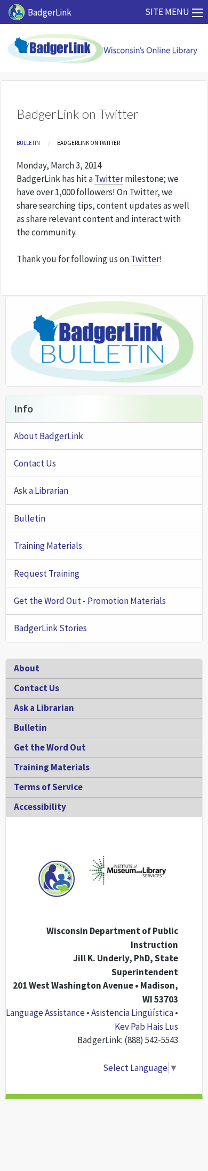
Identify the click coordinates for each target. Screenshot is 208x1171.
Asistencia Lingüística (132, 1013)
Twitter (108, 179)
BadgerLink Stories (50, 628)
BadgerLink (49, 12)
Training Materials (48, 546)
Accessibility (40, 807)
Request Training (46, 573)
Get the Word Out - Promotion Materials (90, 601)
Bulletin (28, 143)
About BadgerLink (48, 436)
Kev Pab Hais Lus (146, 1026)
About (26, 668)
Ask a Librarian (41, 490)
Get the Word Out (50, 747)
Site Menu (167, 12)
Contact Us (35, 463)
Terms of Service (48, 787)
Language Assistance (45, 1013)
